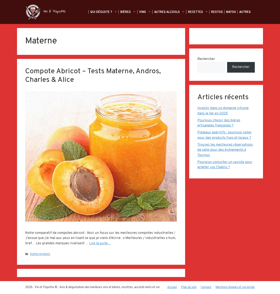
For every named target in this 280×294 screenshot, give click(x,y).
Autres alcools (167, 12)
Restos (217, 12)
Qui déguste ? (101, 12)
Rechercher (206, 59)
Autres (245, 12)
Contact (206, 287)
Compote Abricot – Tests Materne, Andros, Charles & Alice (93, 75)
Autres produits (40, 254)
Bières (126, 12)
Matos (231, 12)
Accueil (172, 287)
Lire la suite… (100, 243)
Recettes (196, 12)
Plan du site (189, 287)
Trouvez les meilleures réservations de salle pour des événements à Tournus (225, 150)
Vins (143, 12)
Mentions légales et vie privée (235, 287)
